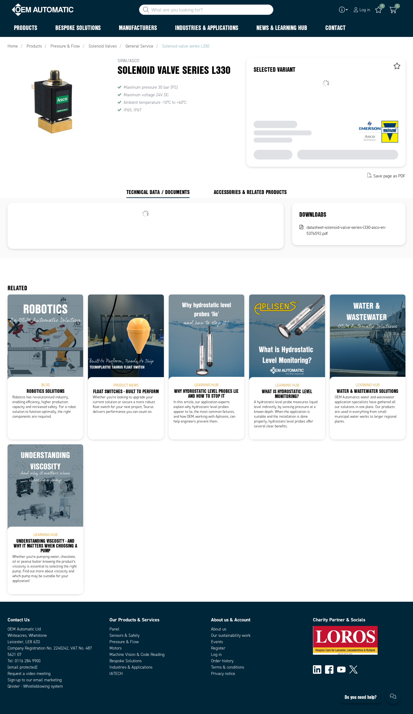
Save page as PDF (389, 176)
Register (218, 648)
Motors (115, 648)
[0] (393, 10)
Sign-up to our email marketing (35, 680)
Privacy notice (223, 673)
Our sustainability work (231, 635)
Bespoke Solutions (125, 660)
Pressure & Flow (124, 641)
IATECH (116, 673)
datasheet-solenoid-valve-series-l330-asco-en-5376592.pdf (346, 230)
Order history (222, 660)
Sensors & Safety (124, 635)
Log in (216, 654)
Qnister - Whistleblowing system (35, 686)
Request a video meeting (29, 673)
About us (218, 629)
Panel (114, 629)
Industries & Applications (130, 667)
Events (217, 641)
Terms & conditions (227, 667)
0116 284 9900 (28, 660)
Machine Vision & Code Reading (136, 654)
